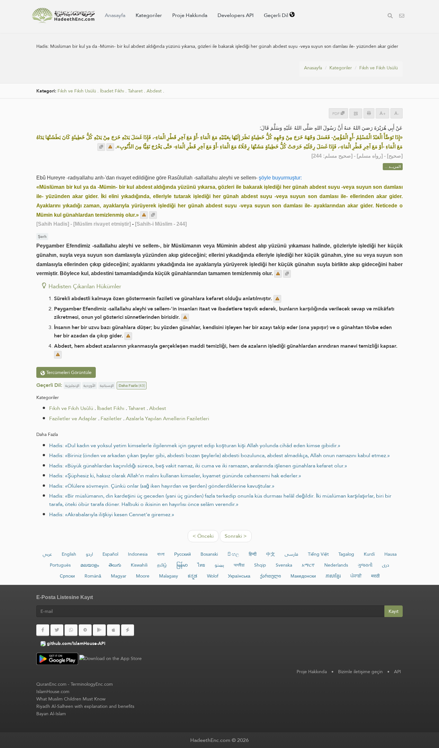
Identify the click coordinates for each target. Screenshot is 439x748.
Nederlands (336, 565)
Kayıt (394, 611)
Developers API (236, 15)
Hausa (390, 554)
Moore (142, 576)
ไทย (201, 565)
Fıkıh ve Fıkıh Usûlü (378, 68)
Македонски (303, 576)
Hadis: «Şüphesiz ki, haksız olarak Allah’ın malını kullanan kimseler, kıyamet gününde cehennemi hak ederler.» (175, 475)
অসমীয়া (239, 565)
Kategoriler (149, 15)
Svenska (284, 565)
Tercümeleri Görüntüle (68, 372)
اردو (89, 554)
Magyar (118, 576)
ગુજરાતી (365, 565)
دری (385, 565)
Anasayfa (115, 15)
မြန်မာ (182, 565)
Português (60, 565)
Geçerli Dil (277, 15)
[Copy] (101, 147)
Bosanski (209, 554)
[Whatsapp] (71, 630)
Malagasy (168, 576)
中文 (270, 554)
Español (110, 554)
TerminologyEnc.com (92, 684)
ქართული (270, 576)
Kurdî (369, 554)
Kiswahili (139, 565)
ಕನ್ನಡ (192, 576)
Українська (239, 576)
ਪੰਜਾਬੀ (356, 576)
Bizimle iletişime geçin (360, 671)
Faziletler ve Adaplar (73, 418)
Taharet (135, 91)
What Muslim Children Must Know (70, 699)
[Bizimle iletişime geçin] (402, 16)
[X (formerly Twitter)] (56, 630)
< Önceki (203, 536)
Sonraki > (236, 536)
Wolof (212, 576)
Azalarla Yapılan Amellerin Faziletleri (167, 418)
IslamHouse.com (52, 691)
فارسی (291, 554)
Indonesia (138, 554)
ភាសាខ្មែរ (333, 576)
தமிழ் (162, 565)
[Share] (355, 113)
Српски (67, 576)
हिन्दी (252, 554)
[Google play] (99, 630)
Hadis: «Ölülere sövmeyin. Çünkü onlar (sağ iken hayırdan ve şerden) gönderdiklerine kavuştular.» (161, 486)
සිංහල (233, 554)
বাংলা (161, 554)
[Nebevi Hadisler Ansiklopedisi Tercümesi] (63, 15)
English (69, 554)
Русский (182, 554)
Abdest (154, 91)
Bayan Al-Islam (51, 713)
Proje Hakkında (189, 15)
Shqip (260, 565)
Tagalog (346, 554)
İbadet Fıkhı (112, 91)
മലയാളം (89, 565)
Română (93, 576)
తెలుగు (115, 565)
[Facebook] (42, 630)
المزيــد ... (393, 166)
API (397, 671)
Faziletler (111, 418)
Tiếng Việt (318, 554)
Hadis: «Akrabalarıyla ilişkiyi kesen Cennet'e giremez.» (111, 514)
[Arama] (390, 16)
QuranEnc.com (51, 684)
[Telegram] (85, 630)
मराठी (375, 576)
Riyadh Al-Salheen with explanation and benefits (85, 706)
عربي (47, 554)
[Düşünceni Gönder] (110, 147)
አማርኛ (308, 565)
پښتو (219, 565)
